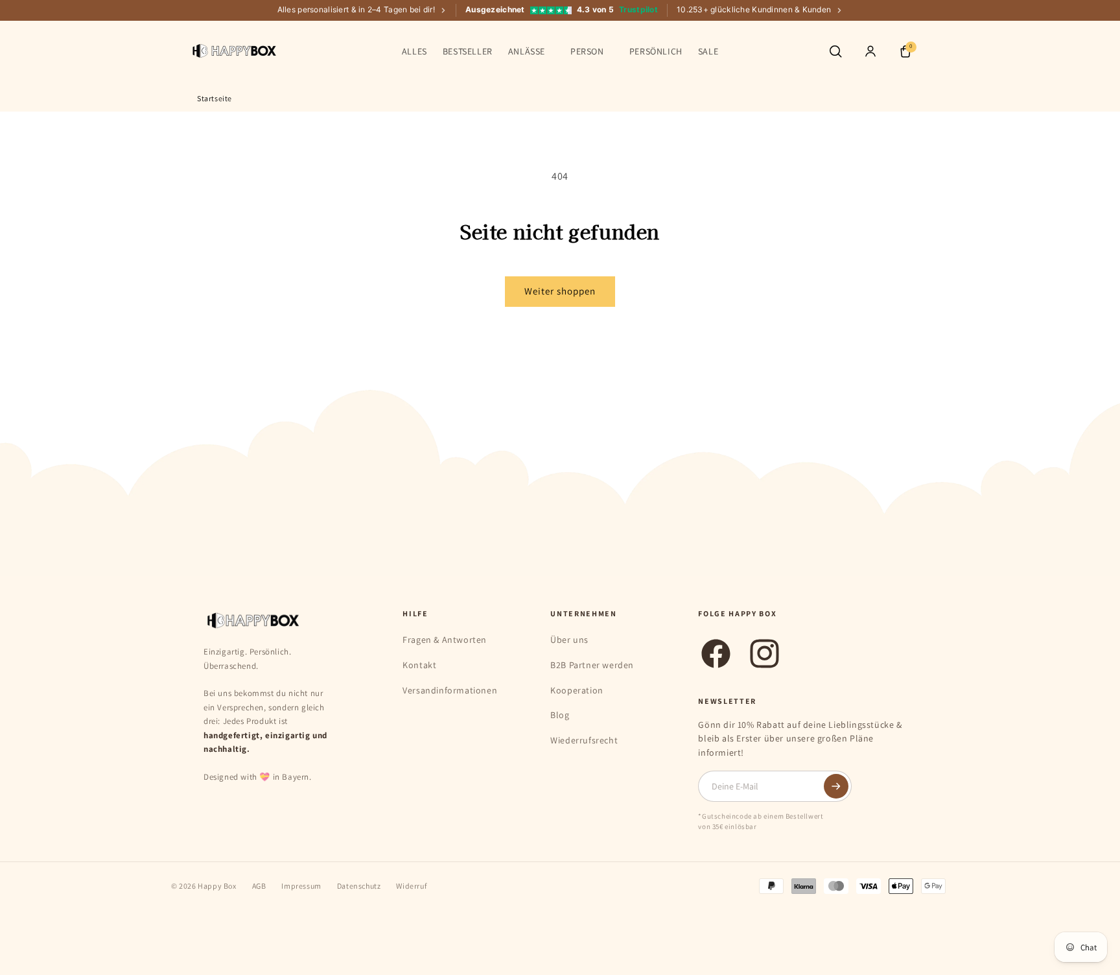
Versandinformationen (449, 690)
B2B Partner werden (592, 665)
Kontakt (419, 665)
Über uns (569, 639)
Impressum (301, 886)
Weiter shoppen (560, 291)
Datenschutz (359, 886)
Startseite (214, 98)
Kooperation (576, 690)
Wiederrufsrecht (584, 740)
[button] (531, 51)
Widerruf (411, 886)
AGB (259, 886)
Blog (559, 715)
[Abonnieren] (836, 786)
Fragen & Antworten (444, 639)
